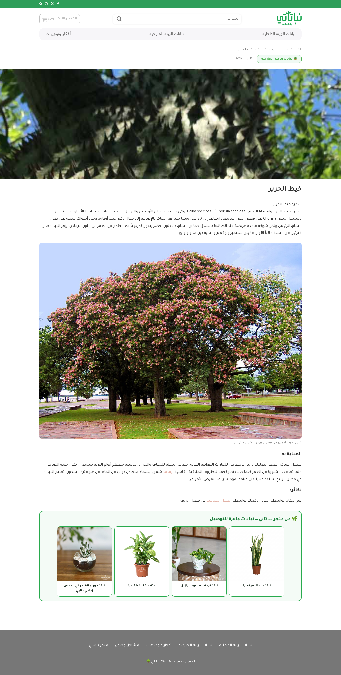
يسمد (167, 472)
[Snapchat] (40, 4)
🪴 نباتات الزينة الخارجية (279, 59)
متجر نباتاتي (98, 646)
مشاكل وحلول (127, 646)
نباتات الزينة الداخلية (278, 34)
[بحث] (119, 19)
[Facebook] (58, 4)
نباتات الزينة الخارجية (166, 34)
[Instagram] (46, 4)
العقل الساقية (219, 501)
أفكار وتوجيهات (58, 34)
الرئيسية (296, 50)
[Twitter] (52, 4)
